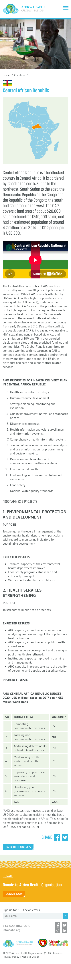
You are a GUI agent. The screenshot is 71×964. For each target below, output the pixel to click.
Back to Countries (18, 847)
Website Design (30, 956)
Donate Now (14, 894)
